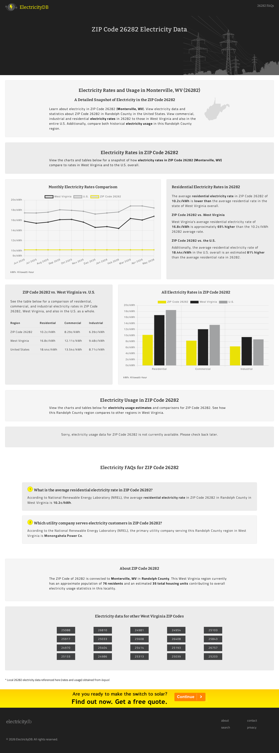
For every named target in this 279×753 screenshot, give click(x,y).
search (225, 727)
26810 (102, 630)
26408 (176, 639)
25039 (176, 656)
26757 (213, 647)
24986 (102, 656)
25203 (213, 656)
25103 (213, 630)
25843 (213, 639)
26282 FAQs (265, 6)
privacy (251, 727)
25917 (65, 639)
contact (252, 720)
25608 (139, 639)
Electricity (19, 721)
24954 (176, 630)
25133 (65, 656)
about (225, 720)
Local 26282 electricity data (23, 680)
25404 (102, 647)
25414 (139, 647)
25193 (176, 647)
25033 (102, 639)
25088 (65, 630)
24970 (65, 647)
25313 (139, 656)
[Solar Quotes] (139, 706)
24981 (139, 630)
